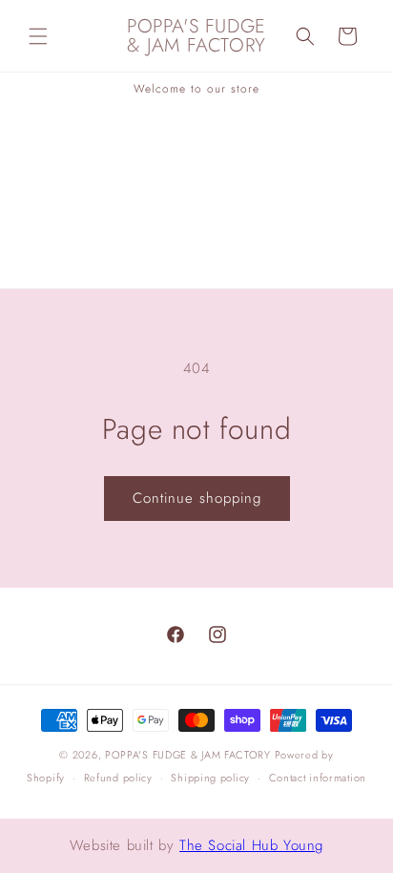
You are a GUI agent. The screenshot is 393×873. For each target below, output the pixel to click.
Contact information (317, 777)
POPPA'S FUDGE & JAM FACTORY (188, 754)
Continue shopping (197, 498)
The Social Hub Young (251, 845)
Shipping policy (210, 777)
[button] (38, 36)
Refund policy (118, 777)
